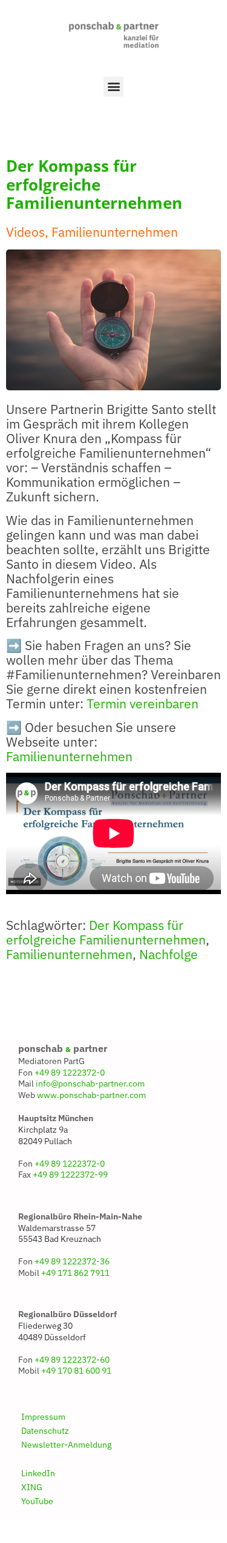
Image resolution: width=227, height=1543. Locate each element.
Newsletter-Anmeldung (66, 1444)
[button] (113, 86)
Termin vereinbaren (143, 704)
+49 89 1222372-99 (70, 1174)
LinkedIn (38, 1473)
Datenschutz (45, 1430)
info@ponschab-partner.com (90, 1083)
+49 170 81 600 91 (76, 1370)
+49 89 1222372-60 (72, 1359)
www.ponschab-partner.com (91, 1095)
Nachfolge (168, 954)
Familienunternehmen (69, 756)
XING (31, 1487)
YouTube (37, 1501)
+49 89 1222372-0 (70, 1072)
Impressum (43, 1416)
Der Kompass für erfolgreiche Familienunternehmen (106, 932)
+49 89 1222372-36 (72, 1261)
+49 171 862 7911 (75, 1272)
